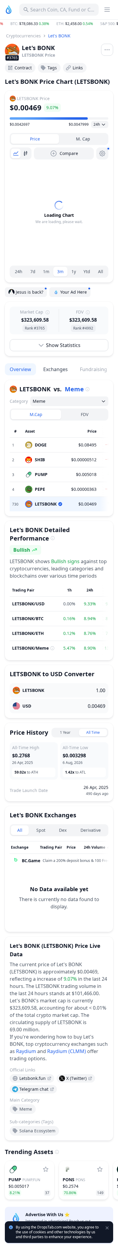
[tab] (35, 139)
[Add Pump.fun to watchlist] (46, 1169)
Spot (40, 830)
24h (18, 271)
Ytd (87, 271)
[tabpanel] (59, 212)
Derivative (90, 830)
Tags (52, 68)
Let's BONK (59, 36)
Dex (63, 830)
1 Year (65, 732)
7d (32, 271)
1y (73, 271)
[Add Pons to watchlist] (100, 1169)
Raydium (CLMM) (66, 1051)
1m (46, 271)
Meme (74, 389)
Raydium (26, 1051)
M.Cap (36, 414)
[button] (59, 24)
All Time (93, 732)
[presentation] (32, 1078)
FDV (84, 414)
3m (60, 271)
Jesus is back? (29, 292)
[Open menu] (107, 50)
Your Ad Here (73, 292)
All (100, 271)
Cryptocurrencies (23, 36)
